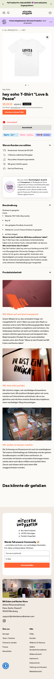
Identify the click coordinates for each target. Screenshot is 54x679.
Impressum (34, 658)
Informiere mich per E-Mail (14, 112)
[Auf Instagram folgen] (4, 621)
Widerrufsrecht (36, 654)
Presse (5, 647)
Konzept (6, 634)
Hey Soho (6, 89)
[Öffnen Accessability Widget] (6, 666)
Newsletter (7, 651)
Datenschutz (35, 663)
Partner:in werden (10, 642)
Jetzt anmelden (27, 565)
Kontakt (33, 638)
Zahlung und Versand (38, 667)
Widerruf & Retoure (37, 642)
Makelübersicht (36, 671)
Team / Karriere (9, 638)
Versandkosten (15, 107)
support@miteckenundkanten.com (18, 616)
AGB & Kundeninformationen (38, 648)
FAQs (32, 634)
